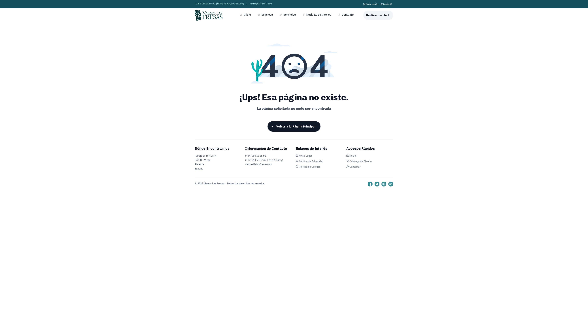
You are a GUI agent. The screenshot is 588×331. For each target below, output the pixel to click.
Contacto (347, 14)
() (387, 4)
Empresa (267, 14)
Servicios (289, 14)
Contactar (355, 166)
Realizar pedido (376, 15)
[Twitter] (377, 184)
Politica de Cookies (309, 166)
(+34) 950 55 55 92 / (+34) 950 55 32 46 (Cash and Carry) (219, 3)
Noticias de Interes (318, 14)
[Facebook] (370, 184)
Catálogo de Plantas (360, 161)
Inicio (247, 14)
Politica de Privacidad (310, 161)
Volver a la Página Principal (295, 126)
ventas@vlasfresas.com (261, 3)
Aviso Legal (305, 155)
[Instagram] (383, 184)
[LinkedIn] (390, 184)
